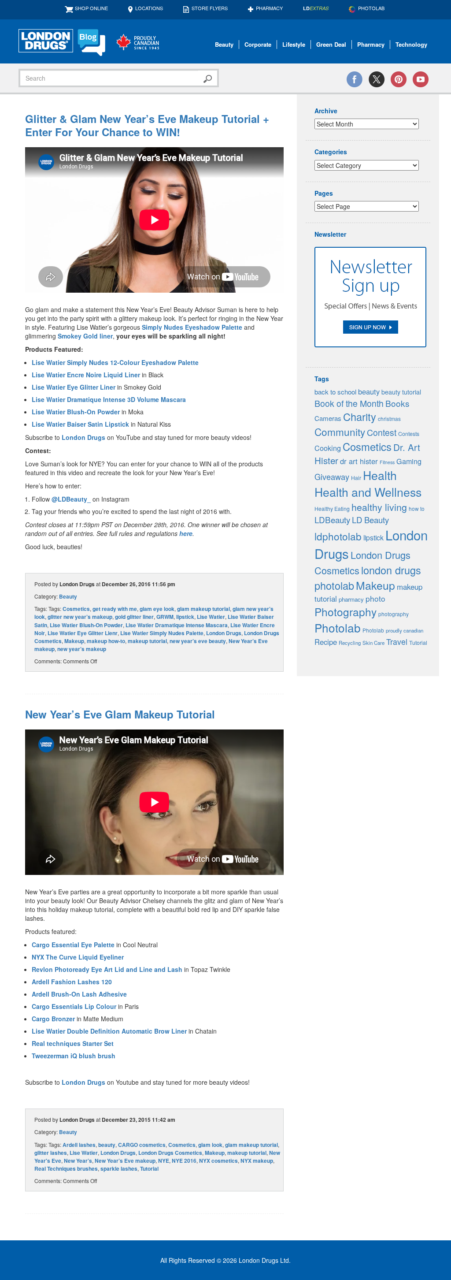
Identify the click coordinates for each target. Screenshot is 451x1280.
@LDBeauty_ (71, 499)
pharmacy (351, 599)
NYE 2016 (184, 1161)
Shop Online (91, 7)
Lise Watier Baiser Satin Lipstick (80, 424)
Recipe (325, 641)
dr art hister (359, 461)
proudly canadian (404, 630)
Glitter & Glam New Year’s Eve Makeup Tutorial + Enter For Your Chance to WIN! (147, 125)
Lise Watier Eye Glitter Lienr (83, 633)
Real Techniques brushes (66, 1168)
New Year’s (78, 1161)
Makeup (74, 641)
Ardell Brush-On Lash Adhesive (79, 994)
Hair (356, 478)
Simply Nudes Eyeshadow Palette (192, 327)
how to (417, 508)
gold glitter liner (134, 617)
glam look (210, 1145)
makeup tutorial (147, 641)
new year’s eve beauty (198, 641)
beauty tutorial (401, 391)
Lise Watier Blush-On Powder (76, 411)
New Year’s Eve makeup (125, 1161)
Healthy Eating (332, 509)
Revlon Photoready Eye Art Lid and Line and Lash (107, 969)
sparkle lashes (118, 1168)
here (185, 533)
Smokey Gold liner (85, 335)
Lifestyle (293, 44)
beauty (106, 1145)
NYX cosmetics (218, 1161)
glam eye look (157, 609)
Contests (408, 434)
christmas (389, 418)
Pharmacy (269, 7)
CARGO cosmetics (142, 1145)
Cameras (327, 418)
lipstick (185, 617)
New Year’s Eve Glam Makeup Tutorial (120, 714)
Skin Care (373, 642)
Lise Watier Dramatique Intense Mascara (177, 625)
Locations (149, 7)
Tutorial (149, 1168)
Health (380, 475)
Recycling (350, 642)
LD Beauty (370, 519)
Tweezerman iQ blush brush (73, 1055)
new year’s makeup (81, 649)
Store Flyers (210, 7)
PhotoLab (371, 7)
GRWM (165, 617)
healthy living (379, 506)
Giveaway (331, 476)
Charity (359, 416)
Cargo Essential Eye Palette (73, 944)
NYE (163, 1161)
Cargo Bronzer (53, 1018)
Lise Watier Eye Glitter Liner (73, 387)
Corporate (257, 44)
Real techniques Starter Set (73, 1043)
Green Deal (331, 44)
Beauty (224, 44)
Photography (345, 611)
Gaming (408, 461)
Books (397, 403)
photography (393, 614)
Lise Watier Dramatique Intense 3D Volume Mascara (109, 399)
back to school (335, 391)
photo (375, 598)
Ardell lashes (79, 1145)
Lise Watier (211, 617)
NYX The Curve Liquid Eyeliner (78, 957)
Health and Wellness (367, 491)
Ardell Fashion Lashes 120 (72, 981)
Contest (381, 432)
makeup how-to (106, 641)
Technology (411, 44)
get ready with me (114, 609)
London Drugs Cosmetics (170, 1153)
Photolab (337, 627)
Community (339, 431)
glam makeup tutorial (203, 609)
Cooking (327, 448)
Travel (396, 641)
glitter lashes (50, 1153)
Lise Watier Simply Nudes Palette (161, 633)
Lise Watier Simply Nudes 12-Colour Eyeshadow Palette (115, 362)
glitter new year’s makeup (80, 617)
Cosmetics (76, 609)
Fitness (387, 462)
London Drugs (83, 437)
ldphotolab (338, 536)
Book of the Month (349, 403)
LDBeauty (332, 519)
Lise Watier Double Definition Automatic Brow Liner (109, 1031)
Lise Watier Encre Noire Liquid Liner (86, 374)
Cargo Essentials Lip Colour (74, 1006)
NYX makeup (256, 1161)
